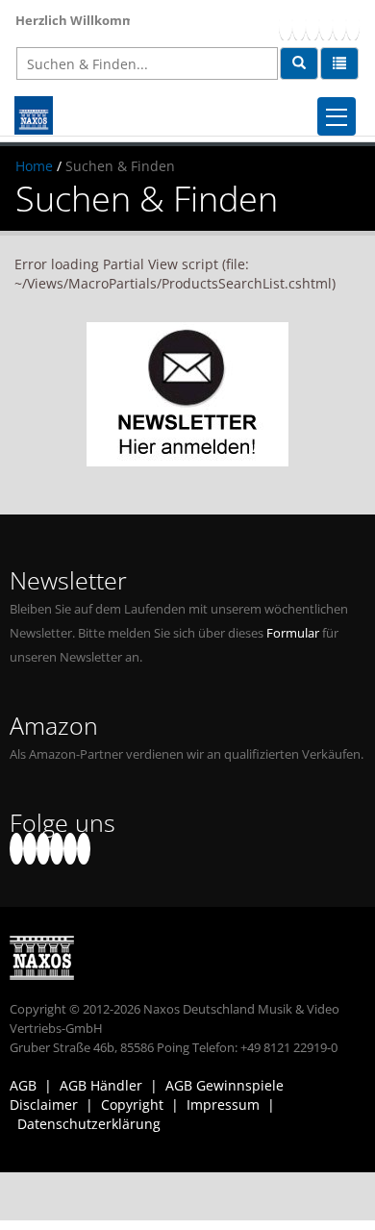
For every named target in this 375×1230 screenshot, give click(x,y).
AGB (23, 1085)
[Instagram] (339, 24)
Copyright (132, 1104)
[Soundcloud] (326, 24)
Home (34, 166)
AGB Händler (101, 1085)
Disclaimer (44, 1104)
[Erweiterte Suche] (339, 63)
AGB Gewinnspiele (224, 1085)
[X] (299, 24)
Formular (292, 633)
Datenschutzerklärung (89, 1124)
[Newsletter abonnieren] (187, 394)
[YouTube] (312, 24)
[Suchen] (299, 63)
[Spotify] (353, 24)
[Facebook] (285, 24)
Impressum (223, 1104)
